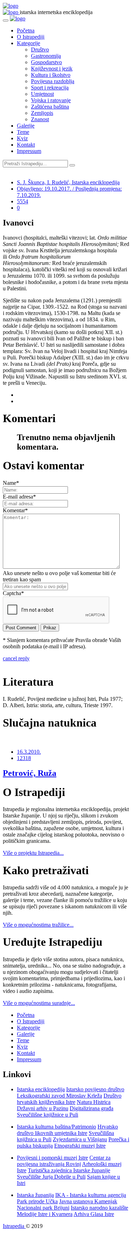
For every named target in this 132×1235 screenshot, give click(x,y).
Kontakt (26, 145)
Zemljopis (42, 113)
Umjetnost (42, 94)
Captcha (13, 593)
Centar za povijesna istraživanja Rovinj (64, 1161)
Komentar (15, 510)
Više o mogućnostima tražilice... (38, 925)
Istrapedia (14, 1226)
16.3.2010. (29, 752)
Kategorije (28, 43)
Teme (23, 132)
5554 (22, 201)
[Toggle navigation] (5, 20)
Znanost (40, 119)
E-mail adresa (19, 497)
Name (11, 483)
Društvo (40, 50)
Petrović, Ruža (29, 773)
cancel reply (16, 658)
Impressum (29, 151)
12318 (24, 758)
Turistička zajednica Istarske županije (69, 1170)
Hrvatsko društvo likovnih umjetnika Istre (67, 1130)
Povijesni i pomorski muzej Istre (52, 1158)
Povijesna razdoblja (52, 81)
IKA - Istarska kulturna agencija (90, 1195)
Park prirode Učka (37, 1201)
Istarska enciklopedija (41, 1089)
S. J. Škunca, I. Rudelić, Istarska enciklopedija (68, 182)
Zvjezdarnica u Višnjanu (80, 1139)
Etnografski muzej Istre (80, 1146)
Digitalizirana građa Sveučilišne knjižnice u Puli (65, 1111)
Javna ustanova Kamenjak (88, 1201)
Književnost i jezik (52, 69)
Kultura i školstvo (50, 75)
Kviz (22, 138)
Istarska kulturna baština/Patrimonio (56, 1127)
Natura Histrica (94, 1102)
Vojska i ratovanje (51, 100)
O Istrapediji (30, 37)
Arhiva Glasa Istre (94, 1214)
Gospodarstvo (46, 62)
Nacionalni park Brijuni (43, 1208)
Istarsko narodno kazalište (99, 1208)
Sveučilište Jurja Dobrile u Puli (51, 1177)
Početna (25, 30)
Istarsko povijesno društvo (95, 1089)
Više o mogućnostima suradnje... (39, 1003)
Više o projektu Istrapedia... (33, 853)
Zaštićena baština (50, 107)
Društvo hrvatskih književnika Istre (69, 1099)
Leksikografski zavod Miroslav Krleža (59, 1096)
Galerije (25, 126)
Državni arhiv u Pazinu (42, 1108)
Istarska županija (35, 1195)
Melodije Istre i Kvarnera (45, 1214)
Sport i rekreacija (50, 88)
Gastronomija (46, 56)
